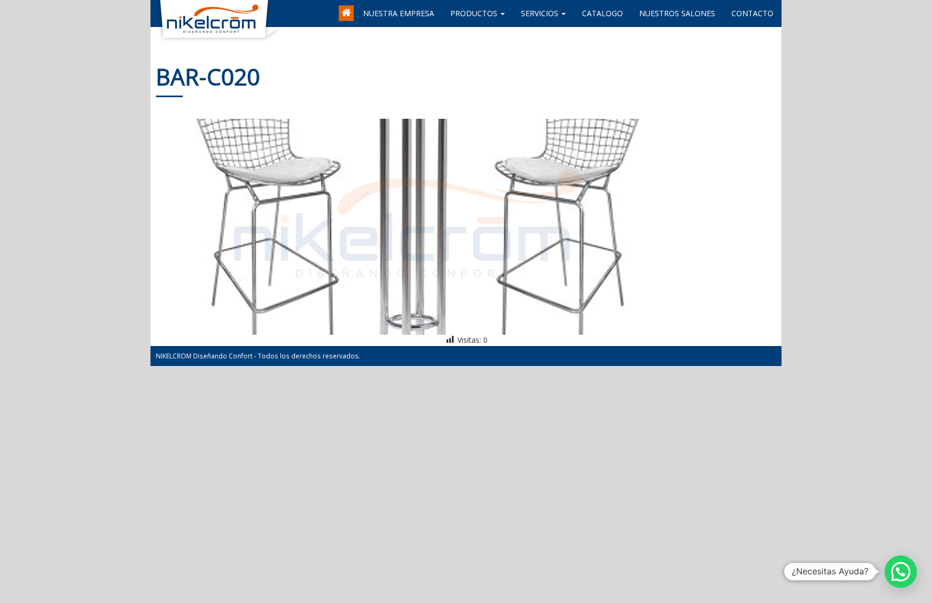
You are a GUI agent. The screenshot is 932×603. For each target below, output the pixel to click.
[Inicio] (347, 8)
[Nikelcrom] (158, 13)
